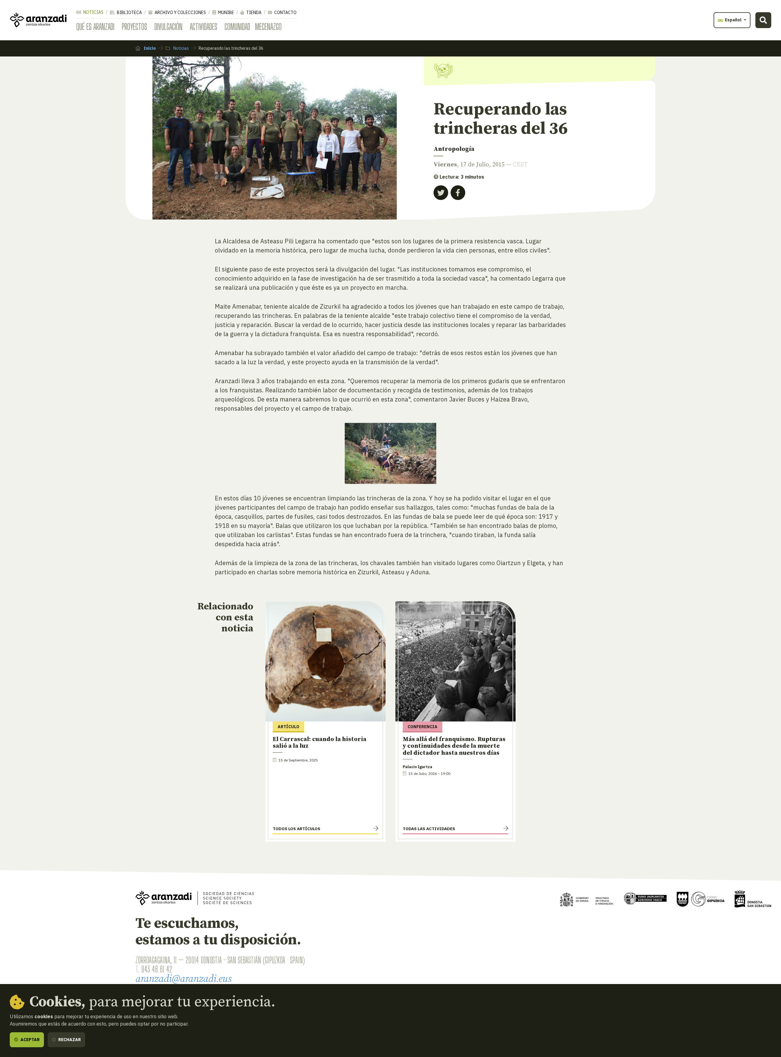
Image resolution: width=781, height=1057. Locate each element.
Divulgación (168, 26)
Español (733, 20)
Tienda (253, 12)
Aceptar (30, 1039)
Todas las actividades (429, 828)
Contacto (285, 12)
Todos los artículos (296, 828)
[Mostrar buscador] (763, 20)
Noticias (92, 12)
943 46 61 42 (156, 969)
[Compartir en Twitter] (441, 192)
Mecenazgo (268, 26)
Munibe (225, 12)
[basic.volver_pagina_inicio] (38, 20)
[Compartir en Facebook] (458, 192)
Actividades (203, 26)
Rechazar (69, 1039)
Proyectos (134, 26)
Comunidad (237, 26)
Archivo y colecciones (180, 12)
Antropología (454, 149)
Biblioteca (129, 12)
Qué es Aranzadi (95, 26)
